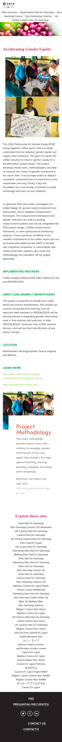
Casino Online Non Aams (31, 621)
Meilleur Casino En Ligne (31, 613)
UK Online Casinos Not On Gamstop (31, 539)
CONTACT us (37, 723)
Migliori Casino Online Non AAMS (31, 675)
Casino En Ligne (31, 652)
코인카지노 (31, 667)
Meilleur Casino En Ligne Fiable (31, 585)
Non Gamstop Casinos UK (31, 581)
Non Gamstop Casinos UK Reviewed (31, 527)
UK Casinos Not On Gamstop (31, 531)
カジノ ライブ (31, 640)
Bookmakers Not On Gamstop (37, 12)
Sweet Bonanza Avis (31, 636)
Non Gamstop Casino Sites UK (31, 597)
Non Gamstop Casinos (31, 605)
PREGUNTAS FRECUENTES (31, 704)
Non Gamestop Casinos (38, 16)
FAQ (31, 698)
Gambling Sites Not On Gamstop (31, 550)
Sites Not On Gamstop (31, 558)
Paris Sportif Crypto (31, 542)
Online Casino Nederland (31, 589)
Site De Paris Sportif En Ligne (31, 632)
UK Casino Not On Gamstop (31, 546)
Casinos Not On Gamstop (31, 535)
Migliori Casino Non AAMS (31, 679)
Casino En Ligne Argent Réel (31, 671)
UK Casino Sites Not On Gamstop (31, 617)
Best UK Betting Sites (31, 601)
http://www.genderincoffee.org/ (20, 384)
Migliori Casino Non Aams (31, 609)
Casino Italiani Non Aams (31, 660)
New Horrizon (9, 12)
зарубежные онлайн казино (31, 648)
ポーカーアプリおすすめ (31, 683)
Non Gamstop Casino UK (31, 570)
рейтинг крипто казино (31, 644)
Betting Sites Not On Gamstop (31, 554)
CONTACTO (31, 729)
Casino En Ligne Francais (31, 663)
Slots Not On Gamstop (31, 523)
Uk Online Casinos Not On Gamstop (35, 18)
